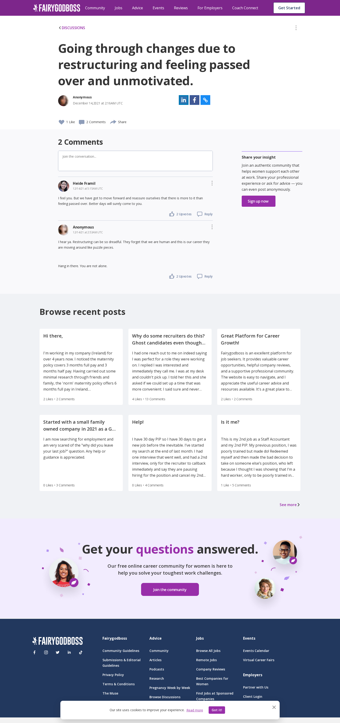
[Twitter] (57, 652)
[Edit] (296, 28)
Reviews (181, 7)
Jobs (118, 7)
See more (288, 504)
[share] (113, 121)
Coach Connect (245, 7)
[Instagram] (46, 652)
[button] (296, 28)
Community (95, 7)
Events (158, 7)
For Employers (210, 7)
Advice (137, 7)
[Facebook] (34, 652)
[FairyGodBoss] (57, 641)
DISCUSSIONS (73, 27)
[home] (56, 8)
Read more (194, 710)
